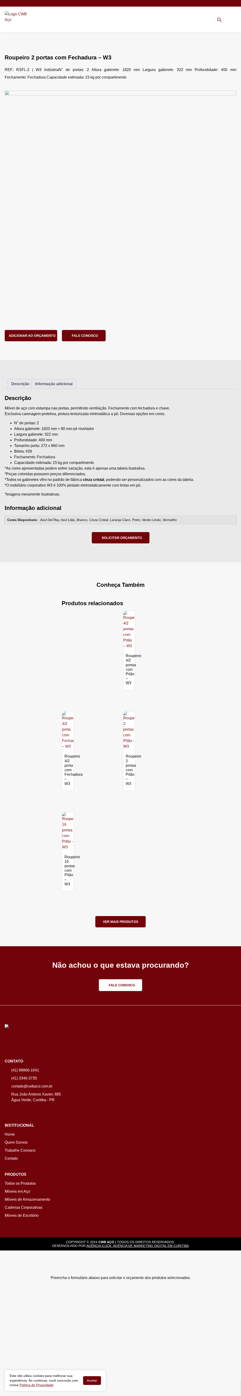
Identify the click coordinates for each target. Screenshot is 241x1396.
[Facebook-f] (14, 1110)
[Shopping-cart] (226, 19)
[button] (234, 21)
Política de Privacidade (36, 1385)
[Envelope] (22, 3)
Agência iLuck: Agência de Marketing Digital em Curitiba (137, 1246)
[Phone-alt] (14, 3)
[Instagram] (7, 1110)
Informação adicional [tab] (53, 384)
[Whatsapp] (7, 3)
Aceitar (92, 1380)
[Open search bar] (219, 20)
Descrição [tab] (20, 384)
